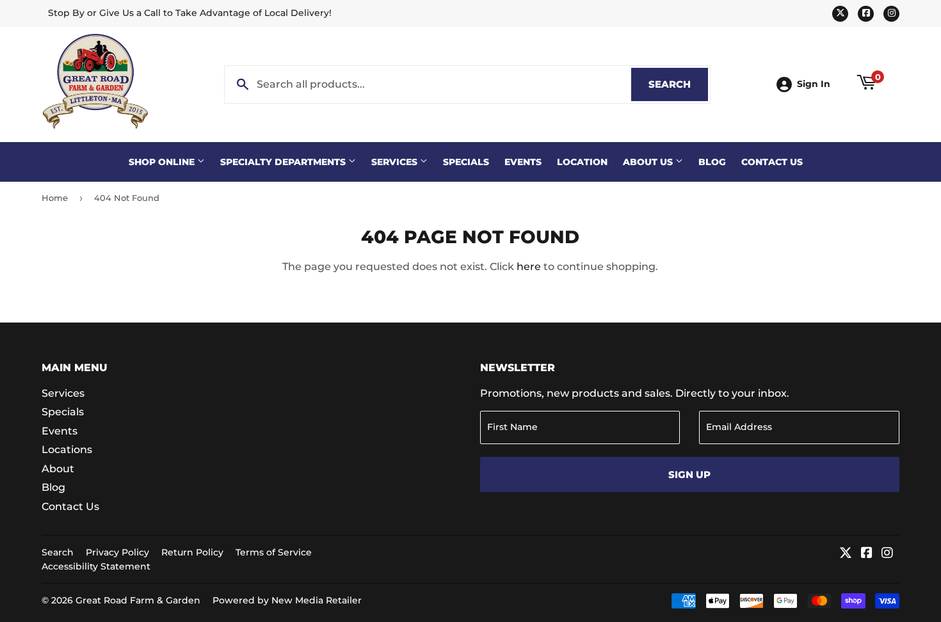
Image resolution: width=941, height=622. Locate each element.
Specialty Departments (284, 162)
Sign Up (689, 474)
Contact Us (772, 162)
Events (523, 162)
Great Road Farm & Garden (138, 600)
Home (55, 198)
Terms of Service (274, 552)
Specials (466, 162)
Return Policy (192, 552)
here (529, 266)
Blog (712, 162)
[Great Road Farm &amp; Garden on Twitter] (845, 554)
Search (678, 84)
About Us (649, 162)
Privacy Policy (117, 552)
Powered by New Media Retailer (287, 600)
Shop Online (163, 162)
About (58, 469)
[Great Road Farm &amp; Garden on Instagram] (887, 554)
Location (582, 162)
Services (395, 162)
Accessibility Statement (96, 566)
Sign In (813, 84)
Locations (67, 449)
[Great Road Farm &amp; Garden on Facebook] (867, 554)
